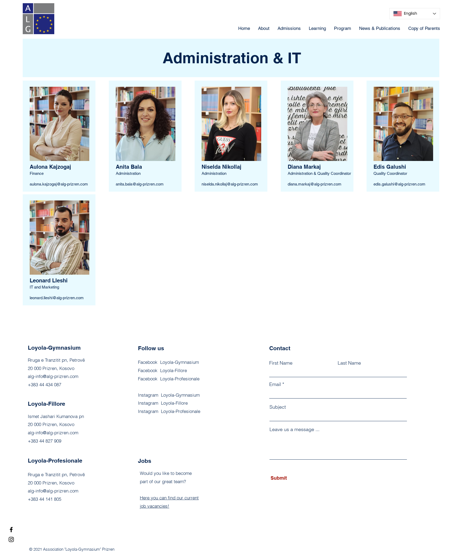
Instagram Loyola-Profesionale (169, 411)
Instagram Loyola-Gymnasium (169, 395)
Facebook (168, 378)
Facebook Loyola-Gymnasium (168, 362)
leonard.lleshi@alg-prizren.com (57, 297)
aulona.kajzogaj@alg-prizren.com (59, 184)
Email (275, 384)
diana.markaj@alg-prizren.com (314, 184)
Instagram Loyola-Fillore (163, 403)
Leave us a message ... (294, 429)
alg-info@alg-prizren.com (53, 376)
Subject (278, 407)
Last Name (349, 363)
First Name (280, 363)
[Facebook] (11, 529)
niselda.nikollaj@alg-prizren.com (230, 184)
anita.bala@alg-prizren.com (140, 184)
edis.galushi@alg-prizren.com (399, 184)
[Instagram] (11, 539)
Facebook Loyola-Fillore (162, 370)
